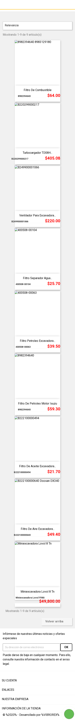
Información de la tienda (21, 708)
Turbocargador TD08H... (37, 152)
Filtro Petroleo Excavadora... (37, 341)
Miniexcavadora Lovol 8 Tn (37, 591)
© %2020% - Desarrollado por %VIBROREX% (31, 715)
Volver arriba (56, 621)
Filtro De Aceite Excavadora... (37, 466)
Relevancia (37, 25)
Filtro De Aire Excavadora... (37, 529)
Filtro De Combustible (38, 90)
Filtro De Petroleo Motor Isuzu (37, 403)
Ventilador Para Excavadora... (37, 215)
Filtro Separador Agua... (37, 278)
